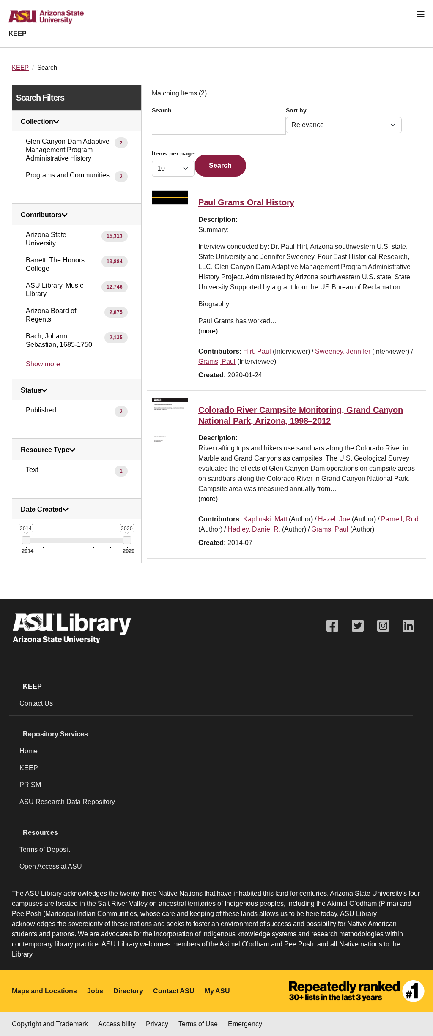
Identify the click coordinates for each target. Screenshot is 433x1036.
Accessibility (117, 1024)
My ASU (217, 991)
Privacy (157, 1024)
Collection (37, 121)
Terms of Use (198, 1024)
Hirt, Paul (257, 351)
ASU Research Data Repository (67, 801)
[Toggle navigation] (421, 14)
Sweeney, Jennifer (342, 351)
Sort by (296, 110)
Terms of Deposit (44, 849)
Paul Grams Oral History (246, 202)
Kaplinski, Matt (265, 519)
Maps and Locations (44, 991)
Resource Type (45, 450)
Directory (128, 991)
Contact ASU (174, 991)
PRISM (30, 784)
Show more (43, 364)
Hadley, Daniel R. (253, 529)
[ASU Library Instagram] (383, 626)
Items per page (173, 153)
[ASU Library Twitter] (357, 626)
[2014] (26, 540)
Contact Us (36, 703)
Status (31, 390)
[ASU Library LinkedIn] (408, 626)
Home (28, 751)
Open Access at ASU (50, 866)
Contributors (41, 215)
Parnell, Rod (400, 519)
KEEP (17, 33)
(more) (208, 331)
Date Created (42, 509)
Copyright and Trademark (50, 1024)
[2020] (127, 540)
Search (162, 110)
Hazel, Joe (334, 519)
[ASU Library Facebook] (332, 626)
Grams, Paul (217, 361)
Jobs (95, 991)
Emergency (245, 1024)
